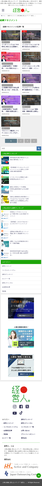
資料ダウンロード (7, 274)
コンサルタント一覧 (27, 427)
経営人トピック (6, 266)
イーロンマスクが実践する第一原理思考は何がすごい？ (19, 178)
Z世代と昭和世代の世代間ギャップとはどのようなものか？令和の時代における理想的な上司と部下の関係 (19, 199)
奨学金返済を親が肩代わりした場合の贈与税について (19, 158)
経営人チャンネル (7, 283)
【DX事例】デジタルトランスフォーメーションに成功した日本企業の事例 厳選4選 (19, 169)
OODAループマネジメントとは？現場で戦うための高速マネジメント (19, 214)
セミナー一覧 (6, 278)
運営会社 (24, 438)
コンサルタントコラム (8, 270)
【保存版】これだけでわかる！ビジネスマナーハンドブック (19, 222)
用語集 (4, 291)
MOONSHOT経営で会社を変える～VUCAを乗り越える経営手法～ (19, 253)
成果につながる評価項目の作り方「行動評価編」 (19, 242)
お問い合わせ (25, 430)
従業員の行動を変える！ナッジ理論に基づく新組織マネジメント (19, 233)
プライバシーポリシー (28, 434)
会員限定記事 (6, 287)
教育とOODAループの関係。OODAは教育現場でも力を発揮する (19, 189)
